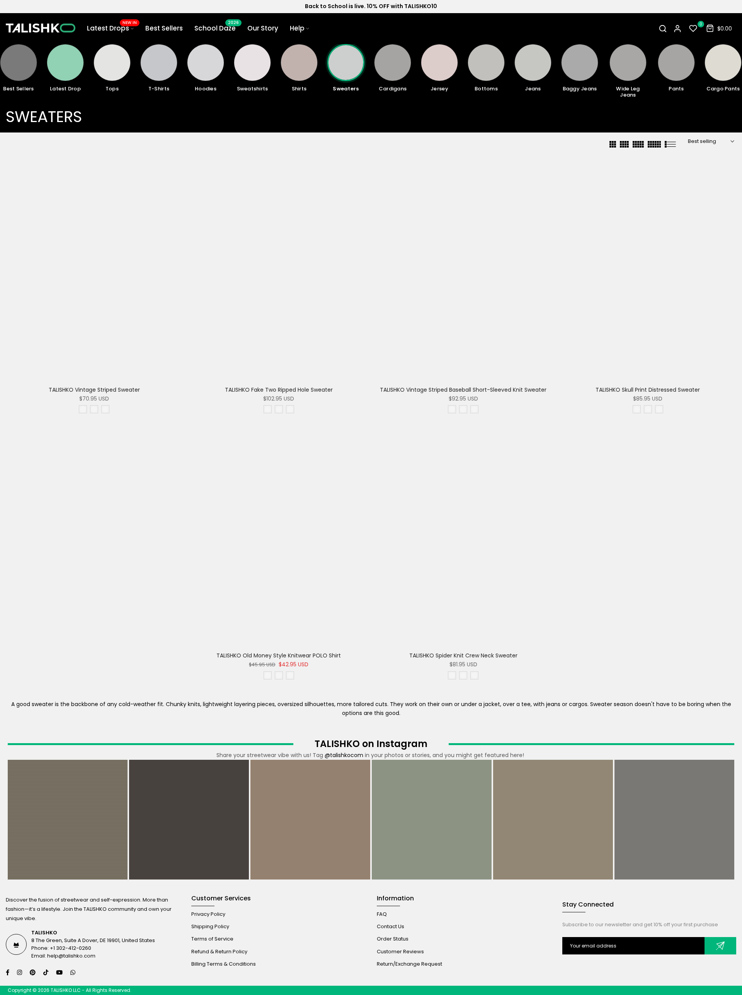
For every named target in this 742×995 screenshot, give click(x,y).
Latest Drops (112, 28)
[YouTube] (60, 972)
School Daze (216, 28)
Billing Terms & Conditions (223, 964)
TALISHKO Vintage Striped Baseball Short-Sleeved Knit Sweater (463, 390)
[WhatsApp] (73, 972)
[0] (693, 28)
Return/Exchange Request (409, 964)
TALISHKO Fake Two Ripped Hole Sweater (279, 390)
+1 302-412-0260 (70, 948)
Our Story (262, 28)
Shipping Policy (210, 926)
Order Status (392, 938)
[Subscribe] (720, 945)
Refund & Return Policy (219, 951)
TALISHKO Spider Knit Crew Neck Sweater (463, 655)
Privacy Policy (208, 914)
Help (297, 28)
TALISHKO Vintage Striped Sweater (94, 390)
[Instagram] (20, 972)
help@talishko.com (71, 955)
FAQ (382, 914)
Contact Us (390, 926)
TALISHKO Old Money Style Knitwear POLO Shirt (278, 655)
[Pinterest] (33, 972)
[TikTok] (46, 972)
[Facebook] (8, 972)
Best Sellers (164, 28)
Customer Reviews (400, 951)
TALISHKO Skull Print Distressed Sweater (648, 390)
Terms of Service (212, 938)
